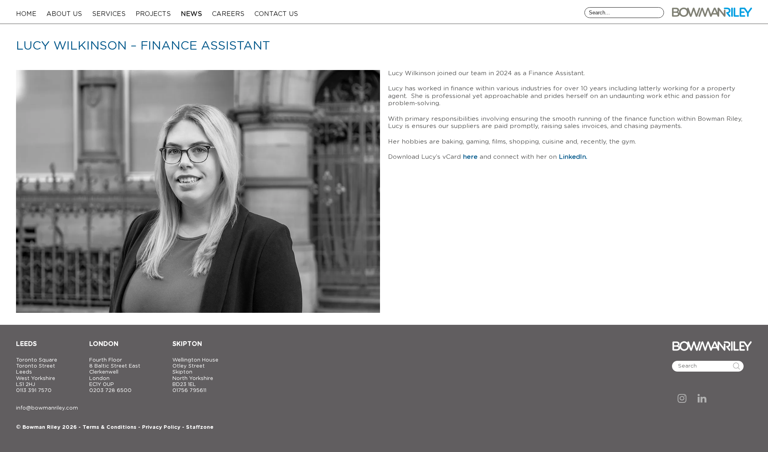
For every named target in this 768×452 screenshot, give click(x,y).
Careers (228, 14)
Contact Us (276, 14)
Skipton (187, 344)
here (470, 157)
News (191, 14)
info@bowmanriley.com (47, 408)
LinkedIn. (573, 157)
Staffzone (200, 427)
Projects (153, 14)
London (103, 344)
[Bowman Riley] (712, 12)
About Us (64, 14)
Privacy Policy (161, 427)
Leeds (26, 344)
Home (26, 14)
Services (109, 14)
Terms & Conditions (109, 427)
